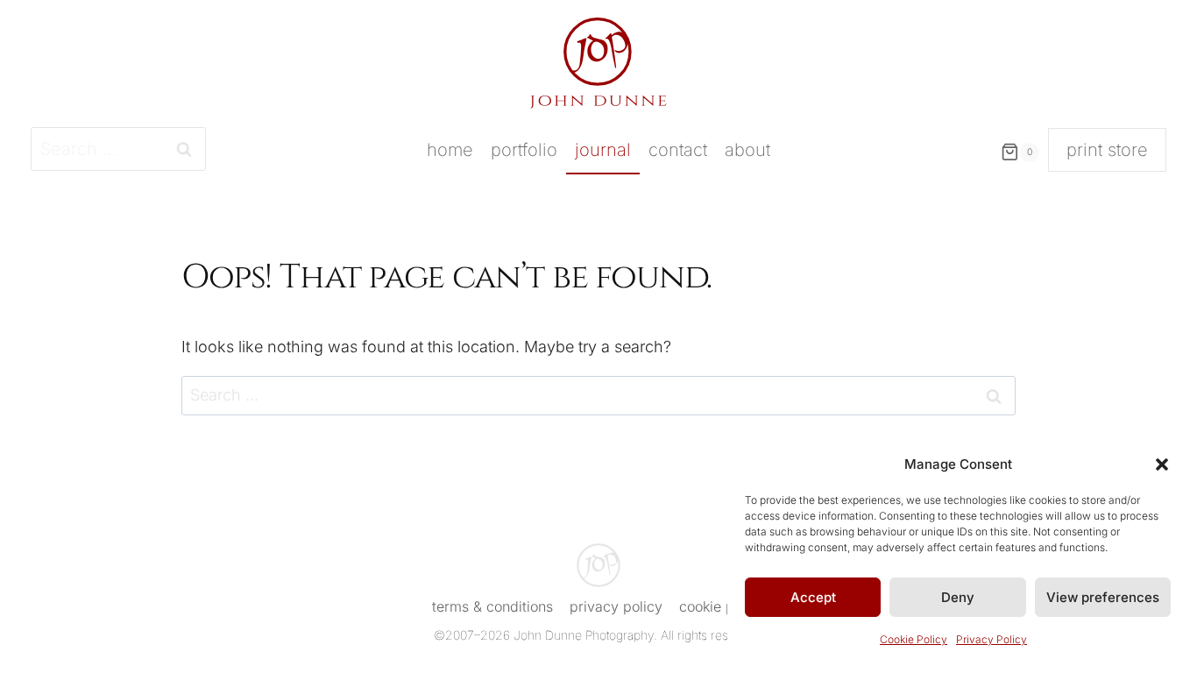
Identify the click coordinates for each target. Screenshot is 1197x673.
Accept (813, 597)
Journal (603, 149)
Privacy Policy (991, 639)
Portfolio (524, 149)
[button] (1162, 464)
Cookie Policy (913, 639)
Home (450, 149)
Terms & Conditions (492, 606)
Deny (957, 597)
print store (1107, 149)
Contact (677, 149)
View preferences (1102, 597)
